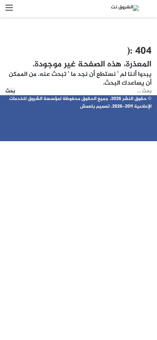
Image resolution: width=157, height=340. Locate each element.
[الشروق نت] (125, 8)
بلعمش (87, 107)
